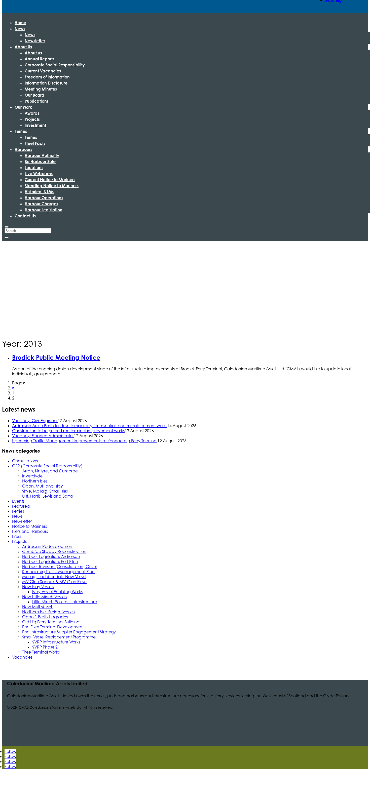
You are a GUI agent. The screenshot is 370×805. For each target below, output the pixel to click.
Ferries (21, 131)
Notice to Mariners (29, 526)
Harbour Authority (42, 155)
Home (20, 22)
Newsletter (35, 40)
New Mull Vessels (37, 606)
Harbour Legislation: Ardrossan (51, 556)
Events (18, 501)
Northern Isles (34, 481)
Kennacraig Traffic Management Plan (58, 571)
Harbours (23, 149)
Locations (34, 167)
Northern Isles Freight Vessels (48, 611)
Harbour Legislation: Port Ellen (50, 561)
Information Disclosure (46, 83)
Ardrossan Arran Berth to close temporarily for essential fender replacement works (89, 425)
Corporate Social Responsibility (55, 64)
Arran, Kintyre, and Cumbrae (50, 470)
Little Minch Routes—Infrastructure (64, 601)
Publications (37, 101)
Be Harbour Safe (40, 161)
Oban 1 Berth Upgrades (45, 616)
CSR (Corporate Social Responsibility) (47, 465)
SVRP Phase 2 (45, 647)
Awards (32, 113)
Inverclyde (32, 475)
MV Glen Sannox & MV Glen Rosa (54, 581)
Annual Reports (39, 58)
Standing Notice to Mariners (52, 185)
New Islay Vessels (38, 586)
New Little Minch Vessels (44, 596)
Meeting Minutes (41, 89)
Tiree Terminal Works (41, 652)
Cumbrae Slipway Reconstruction (54, 551)
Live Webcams (39, 173)
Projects (32, 119)
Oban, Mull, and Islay (42, 486)
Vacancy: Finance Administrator (43, 435)
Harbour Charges (41, 203)
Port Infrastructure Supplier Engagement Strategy (69, 631)
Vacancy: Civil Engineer (35, 420)
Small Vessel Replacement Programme (59, 636)
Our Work (23, 107)
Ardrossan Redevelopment (47, 546)
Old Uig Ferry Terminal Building (51, 621)
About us (33, 52)
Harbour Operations (44, 197)
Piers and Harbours (30, 531)
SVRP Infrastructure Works (56, 642)
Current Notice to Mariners (50, 179)
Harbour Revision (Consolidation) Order (59, 566)
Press (16, 536)
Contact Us (25, 215)
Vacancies (22, 657)
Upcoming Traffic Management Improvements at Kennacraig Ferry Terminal (84, 440)
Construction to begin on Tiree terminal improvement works (68, 430)
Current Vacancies (43, 70)
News (20, 28)
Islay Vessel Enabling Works (57, 591)
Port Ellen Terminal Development (53, 626)
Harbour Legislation (43, 209)
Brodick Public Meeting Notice (56, 357)
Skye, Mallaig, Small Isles (45, 491)
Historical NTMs (39, 191)
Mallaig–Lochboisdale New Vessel (54, 576)
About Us (23, 46)
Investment (35, 125)
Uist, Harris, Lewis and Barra (47, 496)
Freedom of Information (47, 76)
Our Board (34, 95)
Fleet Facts (35, 143)
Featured (21, 506)
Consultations (25, 460)
